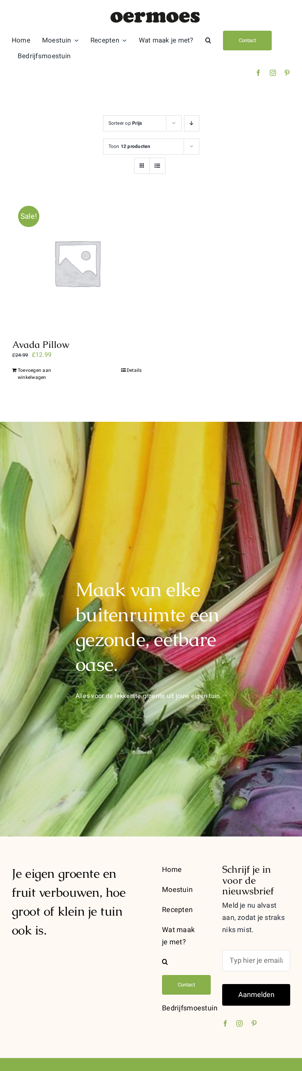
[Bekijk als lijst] (157, 166)
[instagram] (273, 73)
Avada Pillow (40, 344)
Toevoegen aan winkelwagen (34, 374)
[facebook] (258, 73)
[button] (208, 40)
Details (134, 370)
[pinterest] (287, 73)
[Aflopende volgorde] (191, 123)
